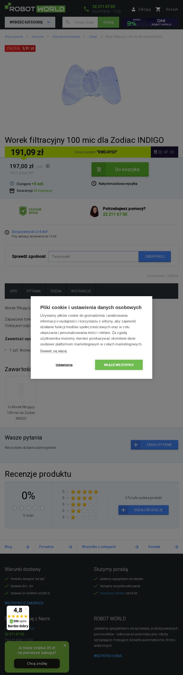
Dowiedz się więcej (53, 351)
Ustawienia (64, 365)
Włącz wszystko (119, 365)
